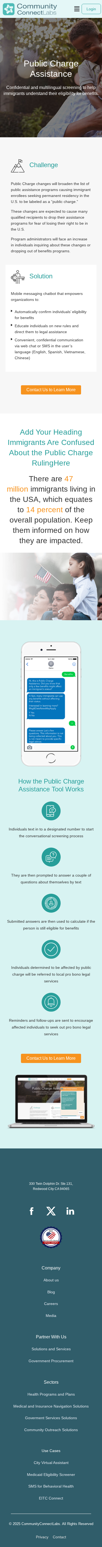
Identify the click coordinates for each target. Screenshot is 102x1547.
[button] (77, 9)
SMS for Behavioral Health (51, 1486)
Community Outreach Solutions (51, 1430)
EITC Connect (51, 1498)
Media (51, 1315)
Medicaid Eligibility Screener (51, 1474)
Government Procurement (51, 1361)
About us (51, 1280)
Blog (51, 1292)
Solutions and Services (51, 1349)
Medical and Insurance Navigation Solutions (51, 1406)
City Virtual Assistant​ (51, 1462)
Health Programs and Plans (51, 1394)
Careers (51, 1303)
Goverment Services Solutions (51, 1418)
